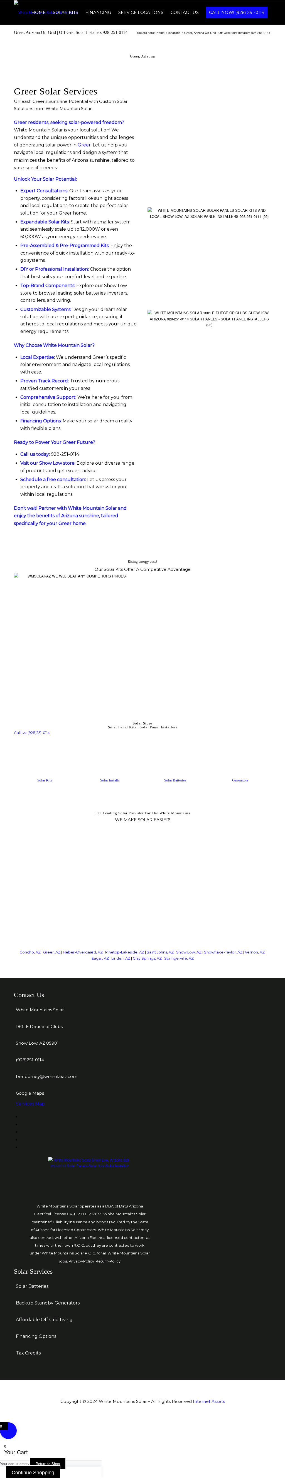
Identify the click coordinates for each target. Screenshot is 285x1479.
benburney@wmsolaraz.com (46, 1076)
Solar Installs (110, 780)
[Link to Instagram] (22, 1140)
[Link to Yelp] (22, 1132)
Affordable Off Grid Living (44, 1319)
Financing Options (36, 1336)
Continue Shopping (33, 1472)
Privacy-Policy (81, 1261)
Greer (84, 145)
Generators (240, 780)
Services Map (30, 1103)
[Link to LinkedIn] (22, 1125)
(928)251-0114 (30, 1059)
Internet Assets (209, 1401)
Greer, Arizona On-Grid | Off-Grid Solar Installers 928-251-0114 (70, 32)
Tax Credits (28, 1353)
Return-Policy (108, 1261)
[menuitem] (38, 12)
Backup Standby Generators (48, 1303)
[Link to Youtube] (22, 1147)
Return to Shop (48, 1463)
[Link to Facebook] (22, 1117)
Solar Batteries (175, 780)
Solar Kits (44, 780)
